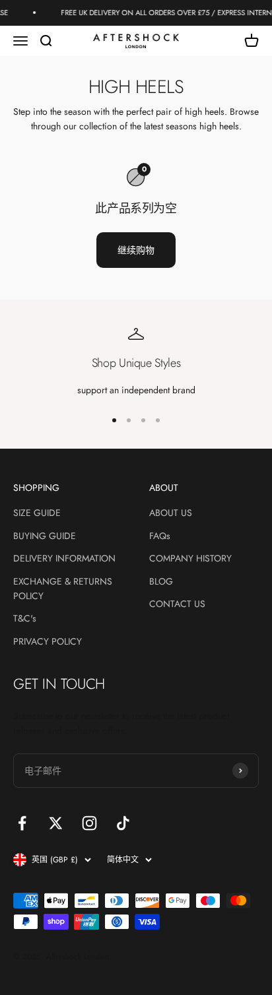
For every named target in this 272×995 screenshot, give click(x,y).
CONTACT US (177, 603)
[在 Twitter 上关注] (56, 823)
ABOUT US (170, 512)
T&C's (24, 618)
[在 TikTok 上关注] (123, 823)
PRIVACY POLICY (47, 641)
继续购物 (136, 250)
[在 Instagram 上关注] (89, 823)
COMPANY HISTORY (190, 558)
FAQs (159, 535)
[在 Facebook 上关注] (22, 823)
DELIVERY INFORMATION (64, 558)
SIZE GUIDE (37, 512)
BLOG (161, 581)
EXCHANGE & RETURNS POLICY (62, 588)
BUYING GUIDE (44, 535)
